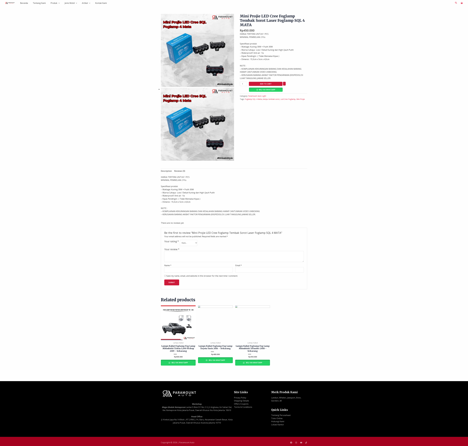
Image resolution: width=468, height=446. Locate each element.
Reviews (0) (179, 171)
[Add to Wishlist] (284, 83)
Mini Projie (300, 99)
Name (167, 265)
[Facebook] (291, 443)
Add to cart (266, 84)
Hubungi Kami (277, 421)
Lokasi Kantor (277, 424)
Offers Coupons (241, 404)
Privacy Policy (240, 397)
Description (166, 171)
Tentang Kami (39, 3)
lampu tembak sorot (271, 99)
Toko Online (277, 418)
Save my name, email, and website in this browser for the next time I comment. (202, 276)
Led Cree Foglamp (288, 99)
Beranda (24, 3)
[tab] (166, 171)
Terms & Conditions (243, 407)
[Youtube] (301, 443)
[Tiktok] (306, 443)
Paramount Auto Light (257, 96)
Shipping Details (241, 400)
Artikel (85, 3)
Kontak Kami (101, 3)
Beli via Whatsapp (267, 89)
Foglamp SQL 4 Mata (253, 99)
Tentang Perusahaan (281, 415)
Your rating (171, 241)
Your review (171, 249)
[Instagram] (296, 443)
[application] (58, 3)
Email (238, 265)
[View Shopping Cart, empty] (462, 3)
